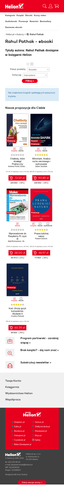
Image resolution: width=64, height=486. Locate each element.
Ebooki (28, 15)
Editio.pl (17, 426)
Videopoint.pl (19, 435)
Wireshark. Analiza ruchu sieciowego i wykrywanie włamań (41, 162)
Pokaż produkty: (18, 69)
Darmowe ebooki (13, 27)
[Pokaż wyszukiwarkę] (44, 6)
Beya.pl (38, 435)
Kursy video (40, 15)
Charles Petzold (17, 316)
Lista (28, 64)
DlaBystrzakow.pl (42, 426)
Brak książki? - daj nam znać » (39, 350)
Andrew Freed (13, 166)
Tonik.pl (24, 474)
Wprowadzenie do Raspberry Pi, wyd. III (17, 236)
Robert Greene (41, 239)
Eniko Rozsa (25, 166)
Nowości (34, 21)
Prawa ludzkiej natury (41, 234)
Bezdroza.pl (19, 431)
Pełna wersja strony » (32, 482)
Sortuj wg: (17, 75)
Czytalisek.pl (19, 440)
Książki (20, 15)
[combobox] (38, 69)
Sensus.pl (39, 422)
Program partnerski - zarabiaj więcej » (39, 340)
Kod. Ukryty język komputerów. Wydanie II (17, 311)
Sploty (37, 440)
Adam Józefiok (41, 166)
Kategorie (10, 15)
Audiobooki (11, 21)
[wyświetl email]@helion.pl (22, 465)
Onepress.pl (19, 422)
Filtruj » (30, 81)
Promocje (23, 21)
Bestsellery (45, 21)
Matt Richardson (14, 241)
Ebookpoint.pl (41, 431)
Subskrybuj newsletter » (35, 362)
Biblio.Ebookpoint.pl (22, 444)
